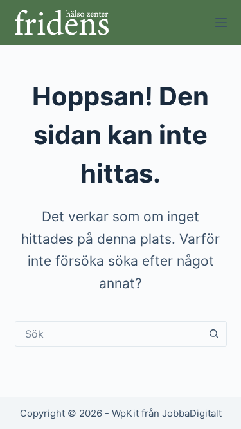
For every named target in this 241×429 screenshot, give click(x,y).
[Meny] (221, 22)
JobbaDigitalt (192, 413)
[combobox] (108, 334)
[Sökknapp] (214, 334)
